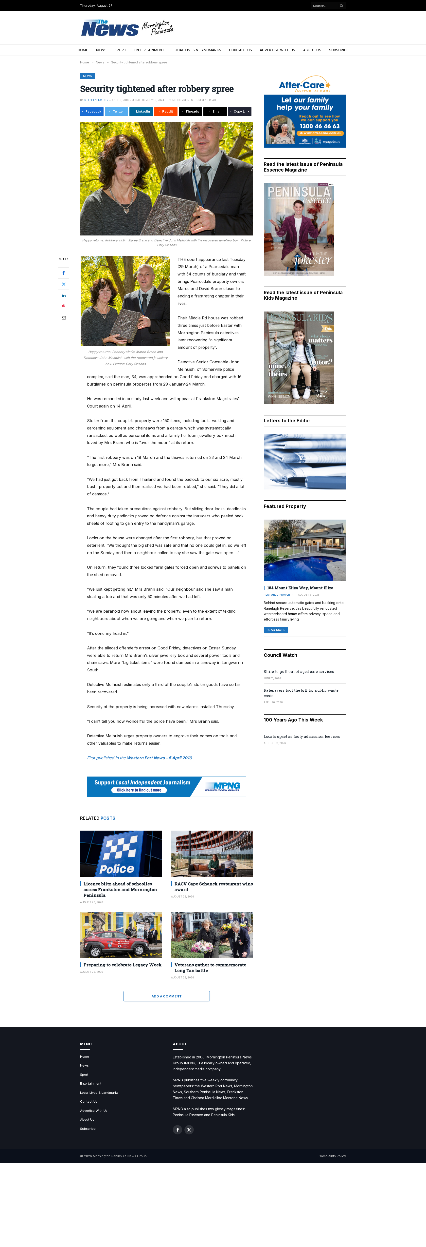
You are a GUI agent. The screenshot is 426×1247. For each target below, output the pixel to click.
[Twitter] (63, 284)
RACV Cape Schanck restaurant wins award (214, 886)
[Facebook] (63, 273)
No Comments (182, 99)
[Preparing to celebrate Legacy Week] (121, 935)
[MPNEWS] (128, 27)
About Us (312, 50)
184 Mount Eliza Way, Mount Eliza (300, 587)
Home (83, 50)
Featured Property (279, 594)
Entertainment (149, 50)
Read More (276, 630)
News (101, 50)
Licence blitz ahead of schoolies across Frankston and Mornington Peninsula (120, 889)
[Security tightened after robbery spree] (166, 178)
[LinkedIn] (63, 295)
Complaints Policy (332, 1156)
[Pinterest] (63, 306)
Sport (120, 50)
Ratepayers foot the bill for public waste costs (301, 693)
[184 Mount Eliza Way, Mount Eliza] (305, 550)
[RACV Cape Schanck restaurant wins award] (212, 854)
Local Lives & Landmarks (197, 50)
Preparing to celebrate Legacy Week (123, 965)
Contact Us (240, 50)
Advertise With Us (277, 50)
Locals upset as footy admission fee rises (302, 736)
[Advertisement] (213, 1205)
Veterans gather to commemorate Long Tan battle (210, 967)
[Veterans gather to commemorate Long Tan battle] (212, 935)
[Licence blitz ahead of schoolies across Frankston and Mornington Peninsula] (121, 854)
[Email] (63, 317)
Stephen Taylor (96, 99)
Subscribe (338, 50)
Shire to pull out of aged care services (299, 671)
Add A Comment (167, 996)
